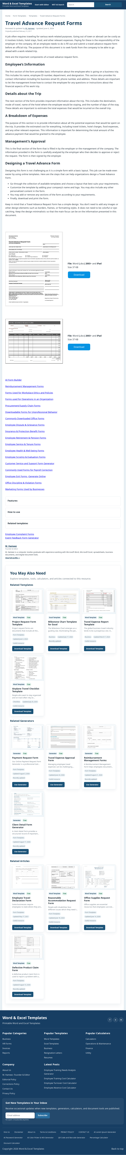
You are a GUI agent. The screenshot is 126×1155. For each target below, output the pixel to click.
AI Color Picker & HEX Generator (40, 1137)
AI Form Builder (13, 379)
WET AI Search (58, 4)
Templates (33, 16)
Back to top (117, 1148)
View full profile (12, 558)
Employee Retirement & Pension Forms (25, 437)
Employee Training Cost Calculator (60, 1078)
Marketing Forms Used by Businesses (24, 489)
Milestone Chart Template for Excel (62, 623)
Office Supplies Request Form (97, 899)
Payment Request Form (25, 757)
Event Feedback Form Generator (22, 537)
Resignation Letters (53, 1053)
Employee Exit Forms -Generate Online (25, 476)
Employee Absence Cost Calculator (60, 1087)
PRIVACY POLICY (67, 1132)
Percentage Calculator (99, 1137)
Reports (6, 1053)
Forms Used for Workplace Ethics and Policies (29, 392)
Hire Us (7, 1132)
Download (79, 274)
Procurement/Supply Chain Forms (22, 405)
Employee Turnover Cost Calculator (60, 1083)
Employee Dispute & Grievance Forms (25, 424)
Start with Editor (42, 4)
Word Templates (51, 1039)
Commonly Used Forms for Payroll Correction (29, 469)
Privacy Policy (8, 1093)
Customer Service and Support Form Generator (29, 463)
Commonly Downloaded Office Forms (24, 418)
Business (6, 1039)
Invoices (6, 1048)
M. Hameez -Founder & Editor (16, 1074)
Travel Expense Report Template (96, 623)
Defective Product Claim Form (25, 969)
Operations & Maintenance (98, 1043)
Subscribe (42, 1115)
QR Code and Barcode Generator (71, 1137)
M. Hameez (30, 28)
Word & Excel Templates (17, 3)
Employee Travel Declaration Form (21, 899)
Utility (88, 1053)
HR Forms (7, 1043)
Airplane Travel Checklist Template (25, 690)
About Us (6, 1070)
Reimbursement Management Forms (24, 386)
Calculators (91, 1039)
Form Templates (19, 16)
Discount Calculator (12, 1143)
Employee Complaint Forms (19, 534)
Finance (89, 1048)
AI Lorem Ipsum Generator (105, 1132)
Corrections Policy (10, 1084)
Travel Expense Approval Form (61, 759)
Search (108, 4)
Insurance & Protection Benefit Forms (25, 431)
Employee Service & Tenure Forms (23, 444)
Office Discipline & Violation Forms (23, 482)
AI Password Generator (13, 1137)
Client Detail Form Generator (22, 826)
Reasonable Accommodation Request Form (62, 900)
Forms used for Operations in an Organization (29, 399)
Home (7, 16)
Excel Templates (51, 1043)
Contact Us (7, 1088)
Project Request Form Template (24, 623)
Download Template (22, 648)
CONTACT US (84, 1132)
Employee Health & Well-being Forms (24, 450)
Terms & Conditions (48, 1132)
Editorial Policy (9, 1079)
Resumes (48, 1057)
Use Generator (20, 784)
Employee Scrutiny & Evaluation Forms (25, 457)
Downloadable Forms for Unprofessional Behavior (31, 412)
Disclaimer (18, 1132)
